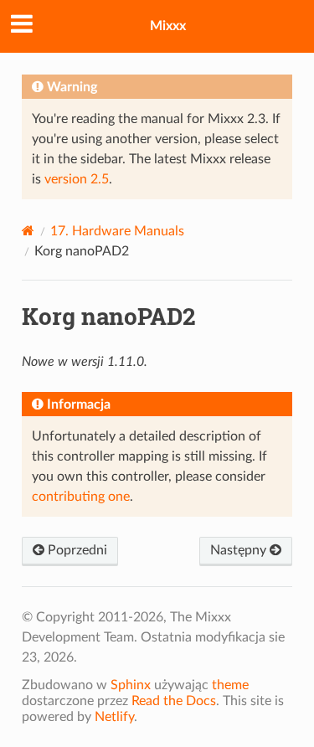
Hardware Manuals (117, 231)
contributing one (81, 496)
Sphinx (131, 685)
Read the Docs (173, 701)
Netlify (114, 717)
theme (230, 685)
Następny (240, 550)
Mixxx (168, 26)
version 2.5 (76, 179)
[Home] (28, 231)
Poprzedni (75, 550)
